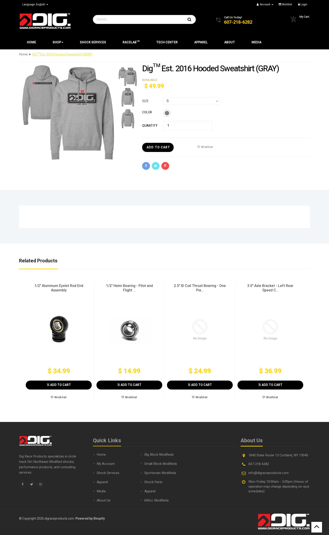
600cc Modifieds (156, 500)
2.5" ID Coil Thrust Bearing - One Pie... (200, 288)
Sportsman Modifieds (160, 472)
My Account (106, 463)
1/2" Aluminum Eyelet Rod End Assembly (58, 288)
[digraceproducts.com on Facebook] (22, 484)
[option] (59, 341)
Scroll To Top (316, 527)
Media (101, 491)
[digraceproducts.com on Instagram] (40, 484)
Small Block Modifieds (160, 463)
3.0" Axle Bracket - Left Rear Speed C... (270, 288)
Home (101, 454)
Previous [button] (22, 341)
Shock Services (108, 472)
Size (145, 101)
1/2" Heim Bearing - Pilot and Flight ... (129, 288)
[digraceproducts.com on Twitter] (31, 484)
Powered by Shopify (90, 518)
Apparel (102, 482)
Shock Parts (153, 482)
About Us (103, 500)
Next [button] (307, 341)
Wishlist (286, 4)
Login (303, 4)
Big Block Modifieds (159, 454)
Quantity (150, 126)
